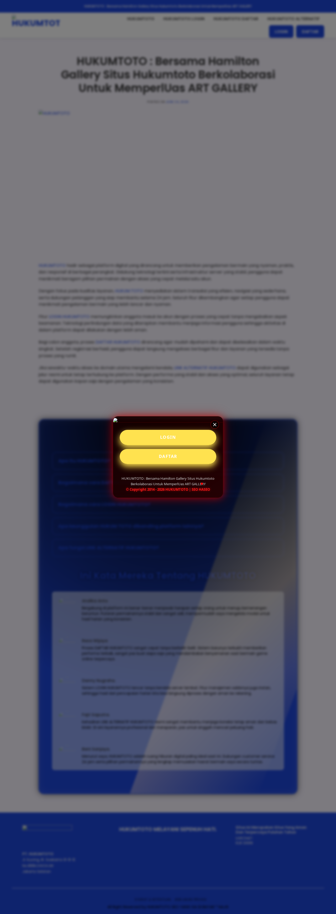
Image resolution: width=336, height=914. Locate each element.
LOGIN (168, 437)
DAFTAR (168, 456)
